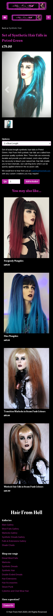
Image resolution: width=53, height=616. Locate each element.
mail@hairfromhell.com (40, 171)
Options (6, 139)
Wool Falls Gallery (10, 529)
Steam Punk (7, 587)
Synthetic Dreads (10, 566)
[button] (7, 100)
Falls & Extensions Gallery (14, 541)
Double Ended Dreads (12, 574)
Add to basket (32, 181)
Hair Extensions (9, 579)
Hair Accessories (9, 583)
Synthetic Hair (15, 28)
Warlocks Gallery (9, 533)
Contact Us (8, 605)
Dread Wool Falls (10, 558)
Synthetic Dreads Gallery (13, 537)
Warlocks (6, 562)
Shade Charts (8, 545)
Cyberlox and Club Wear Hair (15, 591)
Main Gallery (8, 525)
